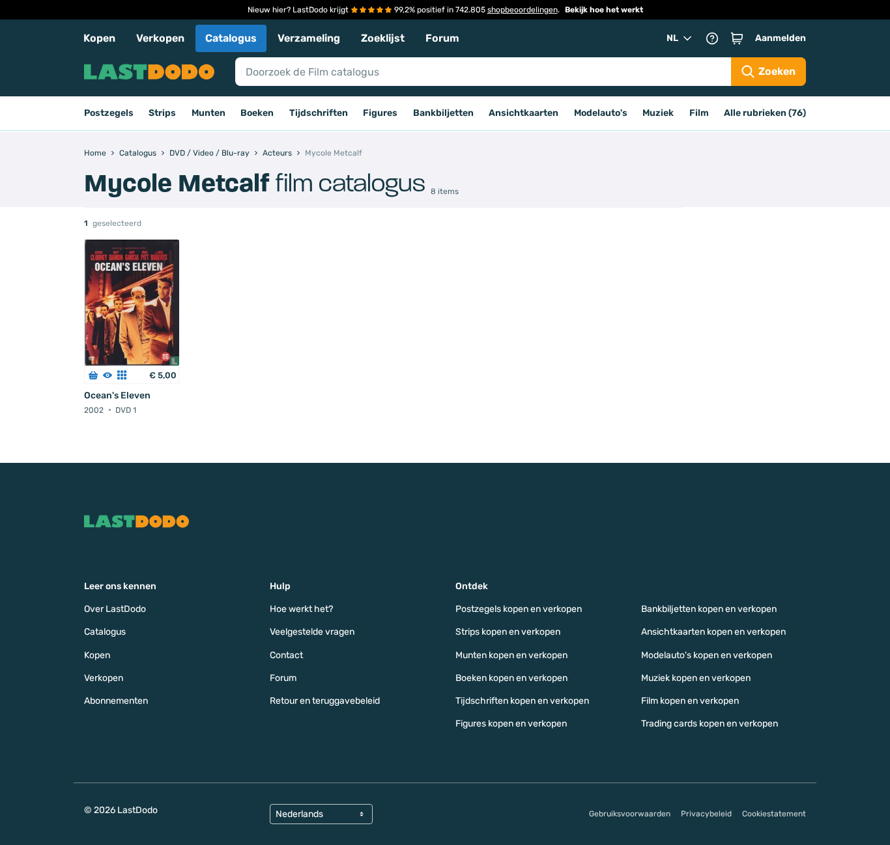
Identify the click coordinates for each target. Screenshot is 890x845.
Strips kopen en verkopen (507, 631)
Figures (380, 112)
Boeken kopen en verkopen (511, 678)
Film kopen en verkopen (690, 700)
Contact (286, 655)
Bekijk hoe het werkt (604, 9)
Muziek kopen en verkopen (696, 678)
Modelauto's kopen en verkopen (706, 655)
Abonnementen (116, 700)
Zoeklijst (383, 38)
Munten (208, 112)
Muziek (658, 112)
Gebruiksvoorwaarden (629, 813)
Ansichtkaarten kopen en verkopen (713, 631)
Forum (442, 38)
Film (699, 112)
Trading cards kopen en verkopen (709, 723)
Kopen (99, 38)
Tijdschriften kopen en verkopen (522, 700)
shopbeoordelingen (522, 9)
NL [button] (672, 38)
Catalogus (231, 38)
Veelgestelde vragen (312, 631)
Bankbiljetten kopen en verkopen (709, 609)
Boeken (257, 112)
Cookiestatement (774, 813)
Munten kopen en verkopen (511, 655)
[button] (737, 38)
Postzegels (109, 112)
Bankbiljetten (443, 112)
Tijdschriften (318, 112)
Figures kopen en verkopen (511, 723)
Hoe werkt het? (301, 609)
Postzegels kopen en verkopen (518, 609)
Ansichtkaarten (523, 112)
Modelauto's (600, 112)
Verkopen (160, 38)
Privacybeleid (706, 813)
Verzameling (309, 38)
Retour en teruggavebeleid (325, 700)
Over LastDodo (115, 609)
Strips (162, 112)
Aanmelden (780, 38)
